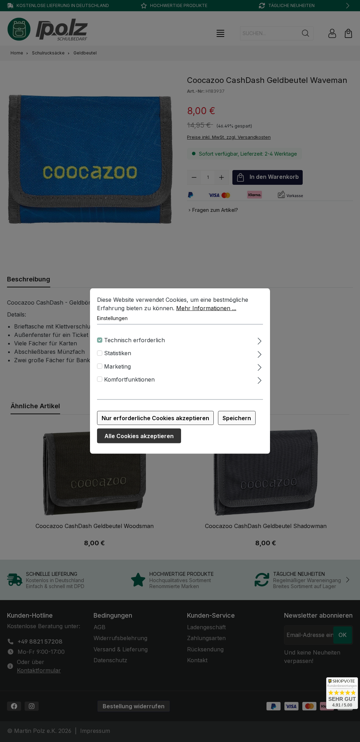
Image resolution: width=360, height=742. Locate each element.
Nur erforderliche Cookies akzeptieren (155, 418)
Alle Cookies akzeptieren (139, 436)
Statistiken (117, 353)
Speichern (237, 418)
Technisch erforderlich (134, 340)
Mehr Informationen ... (206, 308)
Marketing (117, 366)
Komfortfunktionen (129, 379)
